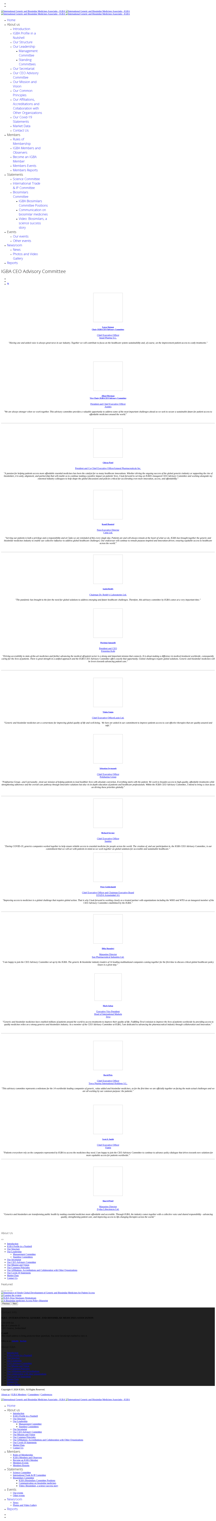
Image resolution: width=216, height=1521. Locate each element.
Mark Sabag (108, 1006)
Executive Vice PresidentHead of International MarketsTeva (108, 1014)
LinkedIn (15, 1341)
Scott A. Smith (108, 1139)
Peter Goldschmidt (108, 887)
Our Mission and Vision (18, 1265)
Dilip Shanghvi (108, 948)
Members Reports (25, 170)
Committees (33, 1394)
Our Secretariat (24, 68)
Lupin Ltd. (119, 718)
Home (11, 20)
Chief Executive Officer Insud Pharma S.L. (108, 336)
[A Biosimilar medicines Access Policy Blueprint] (24, 1300)
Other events (22, 240)
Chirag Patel (108, 462)
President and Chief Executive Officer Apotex (108, 405)
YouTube (23, 1341)
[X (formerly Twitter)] (8, 284)
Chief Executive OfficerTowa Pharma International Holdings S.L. (108, 1082)
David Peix (108, 1075)
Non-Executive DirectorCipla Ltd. (108, 531)
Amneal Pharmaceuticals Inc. (127, 468)
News (17, 249)
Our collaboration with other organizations (26, 1374)
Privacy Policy (14, 1384)
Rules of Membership (22, 141)
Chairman (93, 594)
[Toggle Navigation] (2, 1239)
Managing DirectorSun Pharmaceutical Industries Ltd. (108, 955)
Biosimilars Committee (20, 194)
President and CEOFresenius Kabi (108, 649)
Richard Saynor (108, 833)
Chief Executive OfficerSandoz (108, 839)
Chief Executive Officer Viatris (108, 1146)
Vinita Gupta (108, 712)
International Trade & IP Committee (26, 185)
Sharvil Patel (108, 1201)
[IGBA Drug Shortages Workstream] (18, 1298)
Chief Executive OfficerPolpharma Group (108, 775)
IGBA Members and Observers (27, 150)
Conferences (46, 1394)
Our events (21, 236)
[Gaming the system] (11, 1295)
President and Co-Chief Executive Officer (94, 468)
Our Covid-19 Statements (22, 119)
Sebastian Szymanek (108, 768)
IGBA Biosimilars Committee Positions (33, 203)
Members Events (24, 165)
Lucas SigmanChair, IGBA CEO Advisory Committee (108, 328)
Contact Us (21, 130)
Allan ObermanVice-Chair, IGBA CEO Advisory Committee (108, 397)
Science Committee (26, 179)
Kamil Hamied (108, 524)
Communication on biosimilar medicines (33, 211)
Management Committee (28, 53)
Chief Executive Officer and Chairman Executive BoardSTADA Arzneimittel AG (108, 893)
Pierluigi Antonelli (108, 643)
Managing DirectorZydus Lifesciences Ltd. (108, 1208)
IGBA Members (18, 1394)
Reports (12, 262)
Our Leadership (24, 46)
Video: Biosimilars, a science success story (33, 223)
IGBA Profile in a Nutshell (24, 35)
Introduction (21, 28)
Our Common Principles (22, 92)
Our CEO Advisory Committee (25, 75)
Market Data (21, 126)
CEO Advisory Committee (19, 1363)
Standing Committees (27, 61)
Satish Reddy (108, 589)
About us (5, 1394)
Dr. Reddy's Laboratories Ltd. (112, 594)
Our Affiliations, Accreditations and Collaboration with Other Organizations (27, 106)
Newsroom (14, 245)
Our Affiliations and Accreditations (23, 1371)
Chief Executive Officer (103, 718)
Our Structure (22, 42)
